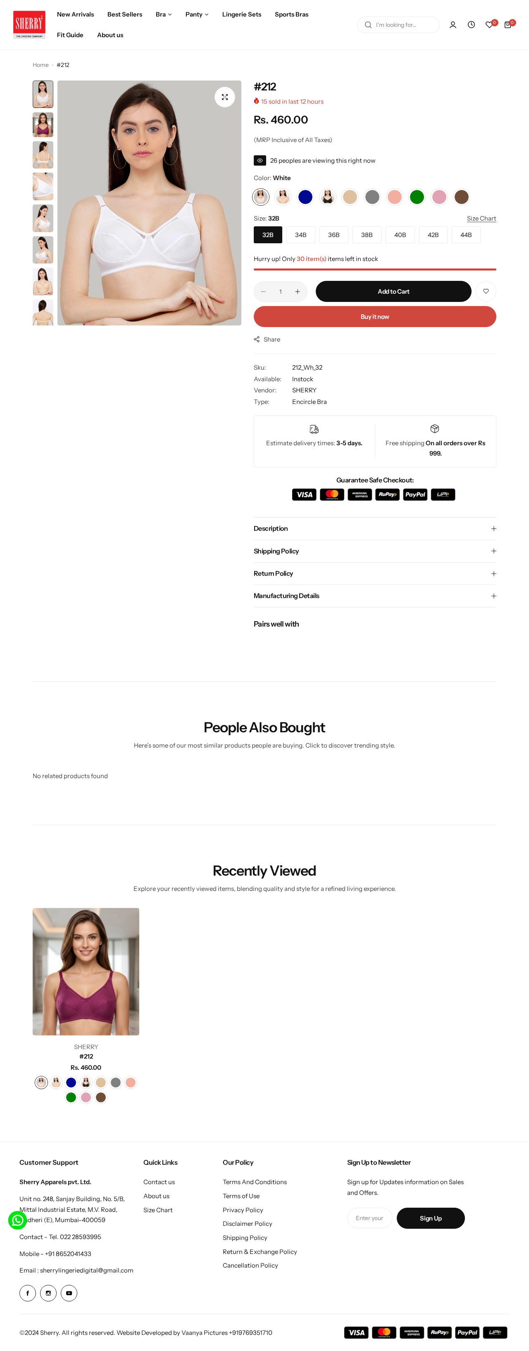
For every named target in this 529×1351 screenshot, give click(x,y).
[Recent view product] (471, 25)
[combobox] (398, 25)
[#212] (86, 971)
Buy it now (375, 317)
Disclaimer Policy (247, 1224)
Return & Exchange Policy (260, 1252)
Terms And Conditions (255, 1182)
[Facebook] (27, 1293)
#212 (86, 1056)
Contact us (159, 1182)
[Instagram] (48, 1293)
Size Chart (158, 1210)
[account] (453, 25)
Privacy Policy (243, 1210)
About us (156, 1196)
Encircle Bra (309, 402)
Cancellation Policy (250, 1265)
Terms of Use (241, 1196)
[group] (149, 203)
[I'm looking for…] (368, 25)
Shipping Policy (245, 1238)
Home (41, 65)
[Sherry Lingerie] (29, 25)
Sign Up (430, 1218)
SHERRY (304, 390)
